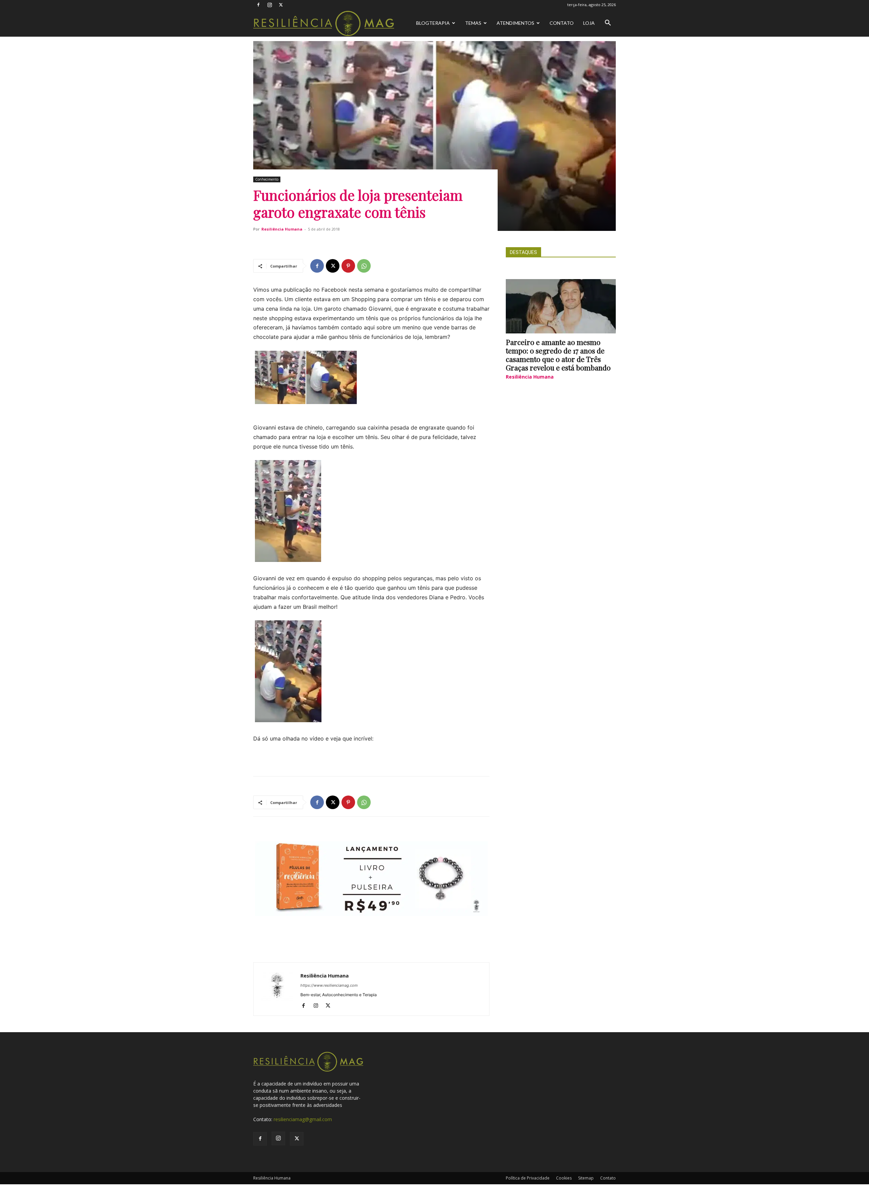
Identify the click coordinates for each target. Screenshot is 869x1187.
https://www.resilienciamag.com (329, 985)
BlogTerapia (433, 23)
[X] (281, 5)
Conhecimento (266, 179)
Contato (562, 23)
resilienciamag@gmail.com (303, 1119)
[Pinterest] (348, 266)
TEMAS (473, 23)
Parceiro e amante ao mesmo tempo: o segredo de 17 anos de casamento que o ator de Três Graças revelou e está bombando (558, 354)
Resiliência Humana (281, 229)
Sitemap (586, 1178)
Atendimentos (515, 23)
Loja (589, 23)
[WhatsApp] (364, 266)
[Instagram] (269, 5)
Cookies (564, 1178)
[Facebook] (258, 5)
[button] (607, 23)
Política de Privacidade (528, 1178)
